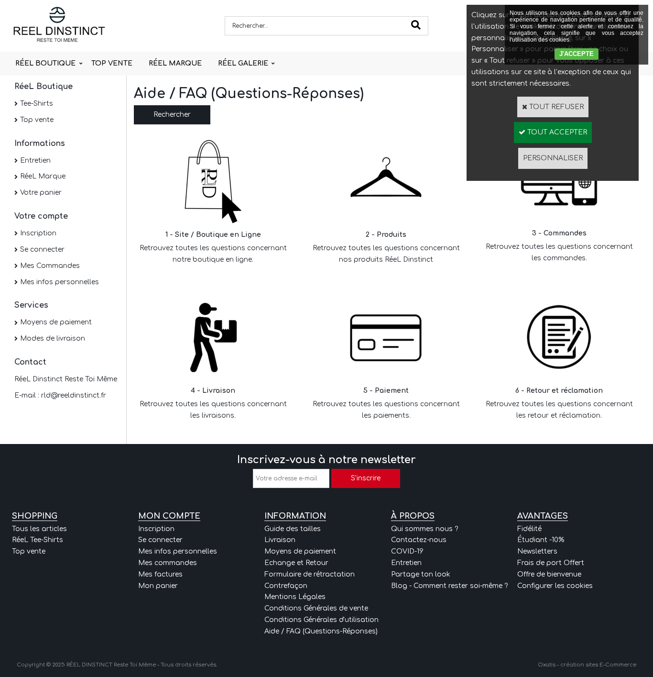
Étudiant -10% (540, 540)
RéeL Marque (42, 176)
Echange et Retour (296, 562)
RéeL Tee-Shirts (37, 540)
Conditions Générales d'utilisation (321, 619)
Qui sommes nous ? (424, 529)
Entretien (35, 160)
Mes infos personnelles (59, 282)
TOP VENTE (111, 63)
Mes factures (160, 574)
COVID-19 (407, 551)
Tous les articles (39, 529)
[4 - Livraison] (213, 377)
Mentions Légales (295, 596)
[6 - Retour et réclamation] (559, 377)
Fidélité (529, 529)
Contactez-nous (418, 540)
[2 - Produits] (386, 221)
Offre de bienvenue (549, 574)
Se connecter (42, 249)
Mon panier (158, 585)
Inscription (38, 233)
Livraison (279, 540)
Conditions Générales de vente (316, 608)
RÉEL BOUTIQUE (45, 63)
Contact (30, 362)
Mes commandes (167, 562)
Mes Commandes (50, 265)
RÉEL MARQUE (175, 63)
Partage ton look (420, 574)
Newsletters (537, 551)
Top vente (37, 119)
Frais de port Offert (550, 562)
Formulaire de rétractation (309, 574)
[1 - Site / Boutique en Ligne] (213, 221)
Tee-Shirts (36, 103)
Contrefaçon (285, 585)
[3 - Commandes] (559, 219)
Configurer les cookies (555, 585)
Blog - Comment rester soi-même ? (449, 585)
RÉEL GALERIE (243, 63)
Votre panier (41, 192)
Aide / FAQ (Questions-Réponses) (321, 631)
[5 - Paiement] (386, 377)
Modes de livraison (52, 338)
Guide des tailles (292, 529)
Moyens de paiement (56, 322)
